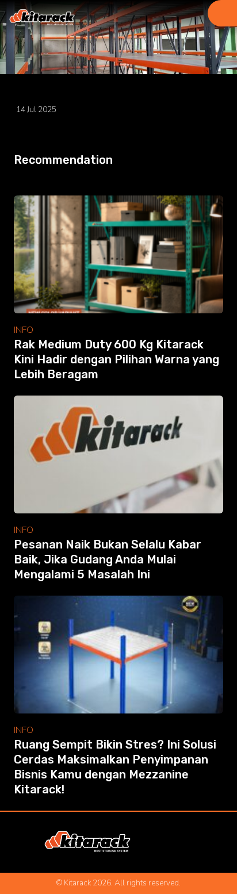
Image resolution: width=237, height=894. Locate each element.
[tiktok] (195, 842)
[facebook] (163, 842)
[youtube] (179, 842)
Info (23, 330)
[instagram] (147, 842)
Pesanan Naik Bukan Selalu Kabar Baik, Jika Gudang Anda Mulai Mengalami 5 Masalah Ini (107, 559)
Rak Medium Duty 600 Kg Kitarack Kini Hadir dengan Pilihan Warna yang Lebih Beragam (116, 359)
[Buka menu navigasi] (222, 13)
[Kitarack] (42, 18)
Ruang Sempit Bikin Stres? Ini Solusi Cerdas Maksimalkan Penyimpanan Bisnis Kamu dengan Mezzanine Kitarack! (115, 767)
